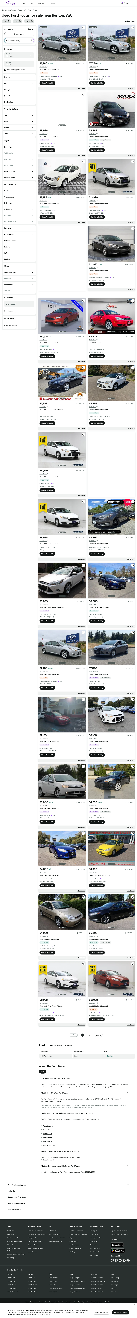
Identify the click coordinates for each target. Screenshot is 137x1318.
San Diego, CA (94, 1255)
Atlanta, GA (93, 1245)
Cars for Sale (12, 10)
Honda (30, 1274)
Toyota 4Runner (12, 1292)
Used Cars (10, 1231)
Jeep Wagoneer (75, 1285)
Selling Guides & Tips (55, 1241)
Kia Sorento (115, 1281)
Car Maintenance (75, 1248)
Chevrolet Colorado (97, 1292)
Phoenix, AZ (94, 1241)
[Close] (134, 1304)
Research (41, 3)
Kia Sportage (115, 1278)
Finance (52, 3)
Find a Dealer (11, 1245)
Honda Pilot (32, 1288)
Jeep (71, 1274)
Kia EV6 (113, 1292)
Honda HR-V (32, 1292)
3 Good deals (109, 1056)
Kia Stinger (114, 1285)
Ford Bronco (53, 1281)
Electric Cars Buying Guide (16, 1254)
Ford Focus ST (48, 1137)
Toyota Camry (11, 1288)
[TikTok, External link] (112, 1260)
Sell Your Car (53, 1231)
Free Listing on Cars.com (57, 1238)
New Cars (10, 1234)
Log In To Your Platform (118, 1234)
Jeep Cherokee (75, 1292)
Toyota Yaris (48, 1126)
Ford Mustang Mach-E (56, 1288)
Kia (112, 1274)
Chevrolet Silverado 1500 (99, 1281)
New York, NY (94, 1252)
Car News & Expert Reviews (37, 1234)
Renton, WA (22, 10)
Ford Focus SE (48, 1160)
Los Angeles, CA (95, 1238)
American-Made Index (35, 1248)
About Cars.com (30, 1302)
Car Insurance (74, 1245)
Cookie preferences (101, 1312)
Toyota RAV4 (11, 1278)
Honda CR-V (32, 1278)
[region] (68, 1310)
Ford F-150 (52, 1285)
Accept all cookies (120, 1312)
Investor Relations (55, 1302)
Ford (29, 10)
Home (4, 10)
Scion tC (46, 1130)
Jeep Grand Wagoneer (77, 1288)
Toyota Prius (11, 1281)
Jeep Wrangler (74, 1278)
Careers (68, 1302)
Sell (32, 3)
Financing (10, 1258)
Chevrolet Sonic (49, 1145)
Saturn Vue (47, 1134)
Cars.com (85, 1310)
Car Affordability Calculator (78, 1234)
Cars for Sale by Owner (15, 1241)
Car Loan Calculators (76, 1231)
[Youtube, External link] (120, 1260)
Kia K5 (113, 1288)
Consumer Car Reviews (36, 1231)
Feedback (108, 1302)
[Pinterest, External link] (128, 1260)
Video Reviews (33, 1252)
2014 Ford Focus (46, 1056)
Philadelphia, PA (95, 1248)
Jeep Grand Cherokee (77, 1281)
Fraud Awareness (96, 1302)
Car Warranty (73, 1241)
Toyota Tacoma (12, 1285)
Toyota (9, 1274)
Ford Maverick (53, 1278)
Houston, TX (94, 1234)
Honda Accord (32, 1285)
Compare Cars (33, 1238)
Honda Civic (32, 1281)
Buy (24, 3)
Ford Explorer (53, 1292)
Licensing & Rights (80, 1302)
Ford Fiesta (47, 1141)
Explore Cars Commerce (119, 1231)
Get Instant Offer (54, 1234)
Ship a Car (72, 1238)
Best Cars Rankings (34, 1241)
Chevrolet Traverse (97, 1285)
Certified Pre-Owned (14, 1238)
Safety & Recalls (33, 1245)
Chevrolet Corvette (97, 1278)
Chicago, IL (93, 1231)
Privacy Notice (29, 1310)
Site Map (72, 1252)
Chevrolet (94, 1274)
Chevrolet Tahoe (96, 1288)
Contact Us (42, 1302)
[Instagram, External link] (124, 1260)
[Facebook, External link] (116, 1260)
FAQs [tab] (42, 1072)
